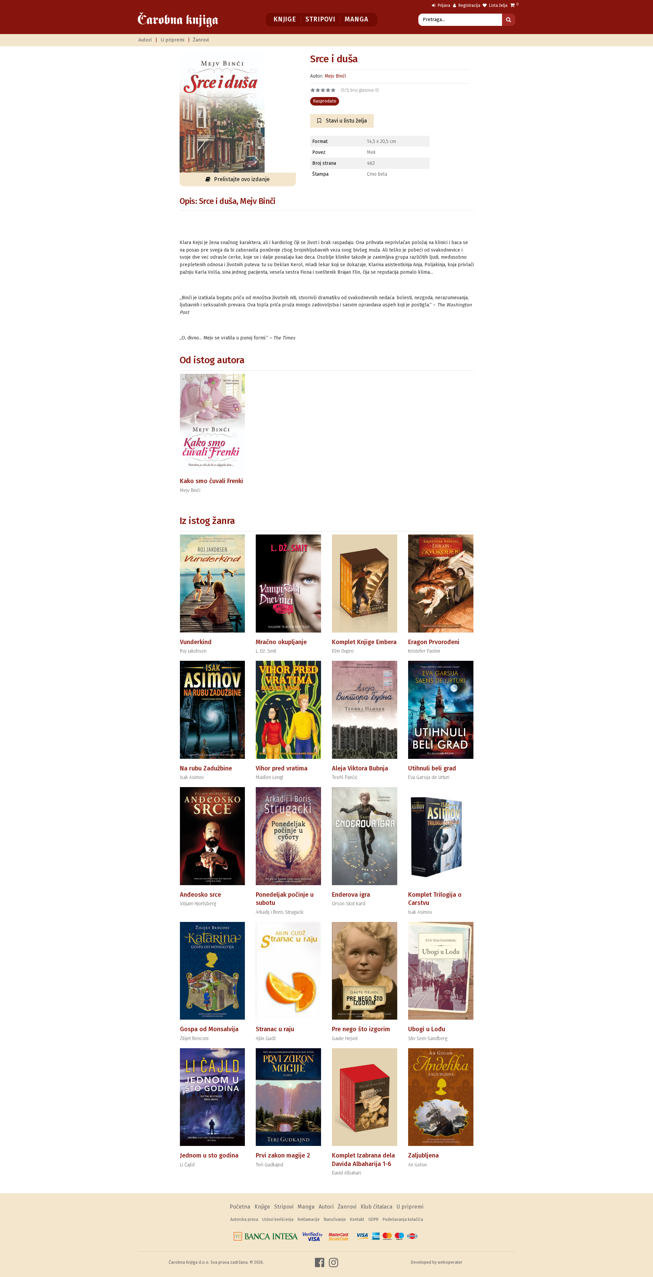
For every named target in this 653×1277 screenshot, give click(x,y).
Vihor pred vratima (281, 768)
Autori (145, 40)
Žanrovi (201, 40)
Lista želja (497, 5)
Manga (356, 19)
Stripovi (320, 19)
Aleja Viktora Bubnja (360, 768)
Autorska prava (244, 1219)
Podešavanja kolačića (403, 1219)
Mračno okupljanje (281, 642)
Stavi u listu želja (345, 120)
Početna (240, 1206)
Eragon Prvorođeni (433, 642)
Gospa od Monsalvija (209, 1029)
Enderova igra (351, 894)
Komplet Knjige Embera (364, 642)
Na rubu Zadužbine (206, 768)
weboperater (450, 1262)
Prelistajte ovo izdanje (242, 179)
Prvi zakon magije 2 (283, 1155)
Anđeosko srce (200, 894)
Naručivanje (335, 1219)
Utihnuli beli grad (432, 768)
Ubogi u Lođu (426, 1029)
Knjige (284, 19)
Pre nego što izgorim (361, 1029)
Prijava (443, 5)
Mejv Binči (335, 76)
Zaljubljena (423, 1155)
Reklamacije (309, 1219)
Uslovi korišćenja (278, 1219)
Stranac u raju (275, 1029)
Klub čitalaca (376, 1206)
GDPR (373, 1219)
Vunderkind (196, 642)
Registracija (468, 5)
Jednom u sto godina (209, 1155)
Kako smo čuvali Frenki (211, 481)
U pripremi (172, 40)
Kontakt (357, 1219)
